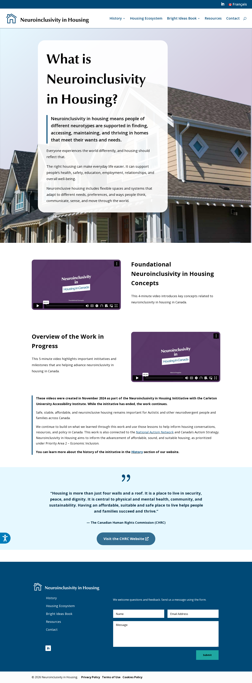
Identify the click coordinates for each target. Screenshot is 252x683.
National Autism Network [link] (155, 432)
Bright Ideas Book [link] (182, 19)
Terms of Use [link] (111, 677)
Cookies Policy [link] (132, 677)
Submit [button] (207, 655)
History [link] (116, 19)
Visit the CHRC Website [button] (124, 538)
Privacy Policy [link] (90, 677)
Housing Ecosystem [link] (146, 19)
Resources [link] (213, 19)
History (51, 598)
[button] (222, 5)
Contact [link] (233, 19)
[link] (237, 6)
